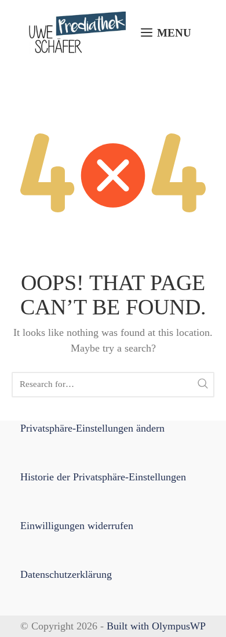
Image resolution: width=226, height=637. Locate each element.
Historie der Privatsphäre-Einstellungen (103, 477)
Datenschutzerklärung (66, 574)
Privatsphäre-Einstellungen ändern (92, 428)
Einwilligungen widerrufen (76, 525)
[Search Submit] (202, 384)
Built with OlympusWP (156, 626)
